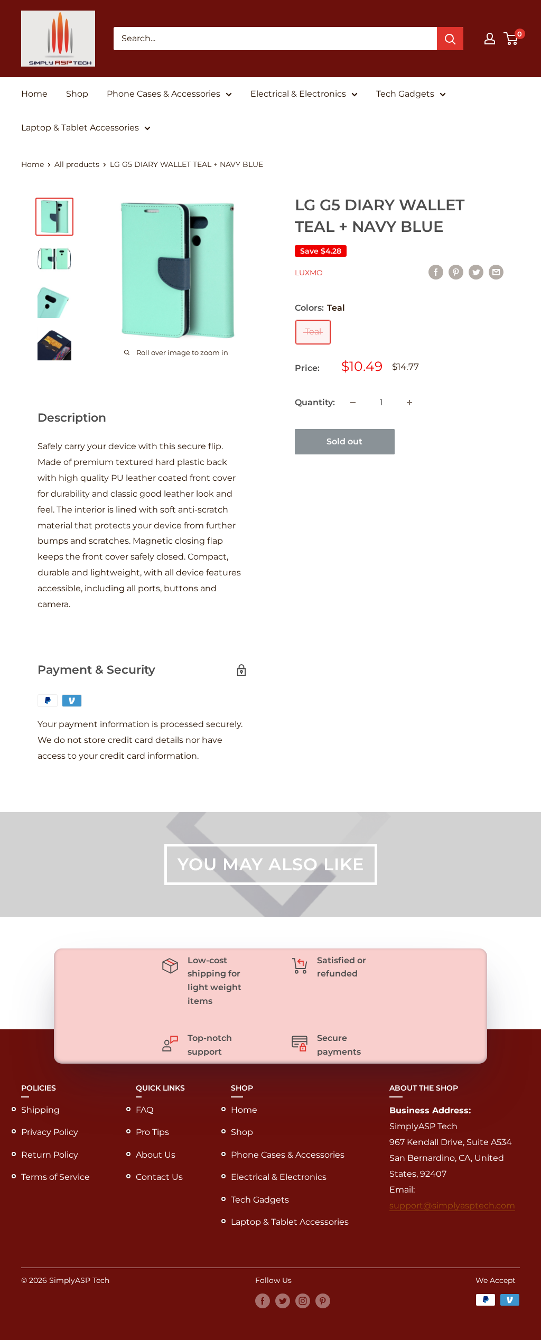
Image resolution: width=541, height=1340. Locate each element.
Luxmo (309, 272)
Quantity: (315, 402)
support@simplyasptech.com (452, 1206)
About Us (155, 1155)
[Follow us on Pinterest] (322, 1301)
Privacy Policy (49, 1132)
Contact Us (159, 1177)
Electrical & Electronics (298, 94)
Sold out (344, 441)
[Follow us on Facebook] (262, 1301)
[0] (511, 38)
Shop (77, 94)
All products (76, 164)
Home (34, 94)
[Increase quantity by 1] (409, 403)
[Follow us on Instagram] (302, 1301)
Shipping (40, 1110)
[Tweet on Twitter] (476, 272)
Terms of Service (55, 1177)
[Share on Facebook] (435, 272)
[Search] (450, 38)
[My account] (489, 38)
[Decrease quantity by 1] (353, 403)
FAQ (144, 1110)
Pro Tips (152, 1132)
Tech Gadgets (405, 94)
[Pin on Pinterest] (456, 272)
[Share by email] (496, 272)
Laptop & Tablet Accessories (80, 128)
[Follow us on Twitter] (282, 1301)
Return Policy (49, 1155)
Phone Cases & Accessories (163, 94)
